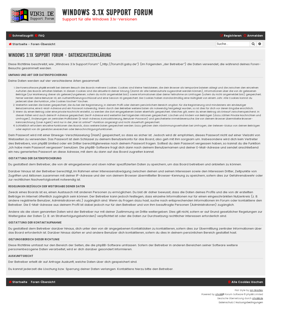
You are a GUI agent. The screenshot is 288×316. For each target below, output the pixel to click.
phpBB (219, 294)
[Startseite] (33, 17)
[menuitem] (39, 36)
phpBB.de (257, 298)
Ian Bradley (256, 290)
